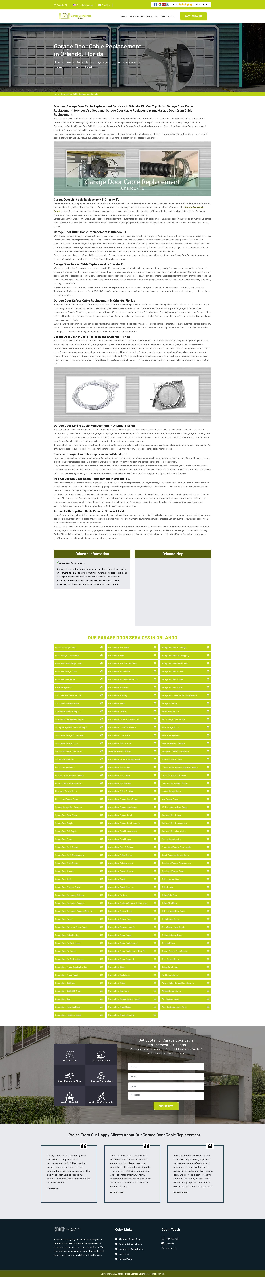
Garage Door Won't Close (172, 671)
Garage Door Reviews (117, 895)
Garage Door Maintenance (119, 743)
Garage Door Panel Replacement (122, 831)
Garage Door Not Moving (119, 775)
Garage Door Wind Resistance (175, 663)
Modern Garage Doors (171, 791)
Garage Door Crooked (64, 871)
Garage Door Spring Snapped (121, 959)
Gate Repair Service (170, 711)
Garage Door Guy (62, 999)
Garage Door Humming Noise (67, 1007)
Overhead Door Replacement (174, 823)
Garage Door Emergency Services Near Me (73, 911)
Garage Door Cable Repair (66, 847)
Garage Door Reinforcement (120, 863)
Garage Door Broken (64, 839)
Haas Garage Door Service (173, 743)
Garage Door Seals (63, 879)
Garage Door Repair (117, 879)
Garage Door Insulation (118, 687)
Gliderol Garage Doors (171, 735)
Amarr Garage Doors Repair (67, 655)
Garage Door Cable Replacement (69, 855)
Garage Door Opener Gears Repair (123, 799)
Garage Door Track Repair (119, 1007)
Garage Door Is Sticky (117, 695)
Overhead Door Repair (171, 815)
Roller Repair (167, 887)
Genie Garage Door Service (173, 719)
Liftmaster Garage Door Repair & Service (180, 767)
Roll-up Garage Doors (171, 879)
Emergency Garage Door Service (69, 775)
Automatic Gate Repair (65, 679)
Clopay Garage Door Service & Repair (71, 727)
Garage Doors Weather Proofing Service (179, 695)
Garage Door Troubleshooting (121, 1015)
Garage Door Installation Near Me (122, 679)
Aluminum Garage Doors (65, 647)
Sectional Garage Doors (172, 935)
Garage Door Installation (119, 671)
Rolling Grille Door (169, 895)
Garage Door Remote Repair (120, 871)
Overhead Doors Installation (174, 831)
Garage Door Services (143, 16)
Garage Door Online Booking (120, 791)
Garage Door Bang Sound (66, 815)
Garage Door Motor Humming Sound (124, 759)
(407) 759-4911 (193, 16)
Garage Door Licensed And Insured (123, 719)
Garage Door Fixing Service (67, 935)
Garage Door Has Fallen (118, 647)
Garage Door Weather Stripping (175, 655)
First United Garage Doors (66, 799)
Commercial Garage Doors (66, 743)
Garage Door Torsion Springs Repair (124, 999)
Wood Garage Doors (170, 999)
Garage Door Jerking (117, 711)
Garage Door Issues (116, 703)
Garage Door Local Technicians (122, 727)
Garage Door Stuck (116, 967)
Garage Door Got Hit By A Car (68, 991)
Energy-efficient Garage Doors (68, 783)
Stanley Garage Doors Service (175, 951)
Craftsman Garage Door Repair (68, 751)
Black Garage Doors (64, 687)
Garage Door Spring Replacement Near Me (126, 951)
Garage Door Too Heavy (118, 991)
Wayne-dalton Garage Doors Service (178, 983)
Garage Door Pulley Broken (120, 855)
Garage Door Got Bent (65, 983)
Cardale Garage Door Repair (67, 711)
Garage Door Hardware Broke (68, 1015)
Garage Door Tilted (116, 983)
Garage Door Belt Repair (66, 831)
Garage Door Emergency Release (69, 895)
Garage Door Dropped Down (67, 887)
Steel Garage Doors (170, 959)
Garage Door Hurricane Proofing (122, 663)
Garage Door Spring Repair (120, 935)
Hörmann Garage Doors (172, 759)
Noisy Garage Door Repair (119, 751)
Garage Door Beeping (64, 823)
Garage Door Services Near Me (121, 927)
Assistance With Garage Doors (68, 663)
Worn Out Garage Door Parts (174, 1007)
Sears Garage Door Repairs (173, 927)
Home (124, 16)
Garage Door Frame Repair (67, 975)
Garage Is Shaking (169, 703)
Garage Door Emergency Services (70, 903)
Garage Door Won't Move (172, 679)
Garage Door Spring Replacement (123, 943)
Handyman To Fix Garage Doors (175, 751)
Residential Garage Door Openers (176, 863)
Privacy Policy (125, 1258)
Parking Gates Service (171, 839)
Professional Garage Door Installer (177, 847)
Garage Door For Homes (65, 951)
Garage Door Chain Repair (66, 863)
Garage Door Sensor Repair (120, 911)
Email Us (106, 5)
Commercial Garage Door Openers (70, 735)
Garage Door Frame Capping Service (71, 967)
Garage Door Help (116, 655)
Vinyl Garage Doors (170, 975)
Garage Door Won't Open (172, 687)
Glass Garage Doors (170, 727)
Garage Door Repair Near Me (120, 887)
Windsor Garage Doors (171, 991)
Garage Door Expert (64, 919)
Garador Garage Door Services (68, 807)
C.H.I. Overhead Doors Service (68, 695)
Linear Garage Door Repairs (174, 775)
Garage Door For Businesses (67, 943)
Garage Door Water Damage (174, 647)
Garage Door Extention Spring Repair (71, 927)
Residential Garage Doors (173, 871)
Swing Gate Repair (170, 967)
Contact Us (168, 16)
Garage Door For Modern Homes (69, 959)
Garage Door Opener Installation (122, 807)
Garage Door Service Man (119, 919)
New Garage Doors (170, 799)
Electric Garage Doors (65, 767)
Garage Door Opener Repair (120, 815)
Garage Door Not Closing (119, 767)
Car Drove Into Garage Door (67, 703)
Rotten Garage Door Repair (174, 911)
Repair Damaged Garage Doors (175, 855)
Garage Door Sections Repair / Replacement (127, 903)
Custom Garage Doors (64, 759)
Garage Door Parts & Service (120, 847)
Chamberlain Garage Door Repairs (70, 719)
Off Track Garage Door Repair (175, 807)
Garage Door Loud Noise (119, 735)
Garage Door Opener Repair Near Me (124, 823)
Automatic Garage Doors (66, 671)
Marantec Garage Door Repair (175, 783)
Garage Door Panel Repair (119, 839)
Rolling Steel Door (169, 903)
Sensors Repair (168, 943)
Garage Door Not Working (119, 783)
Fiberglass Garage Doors (66, 791)
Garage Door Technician (119, 975)
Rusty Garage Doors (170, 919)
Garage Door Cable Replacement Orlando (79, 94)
